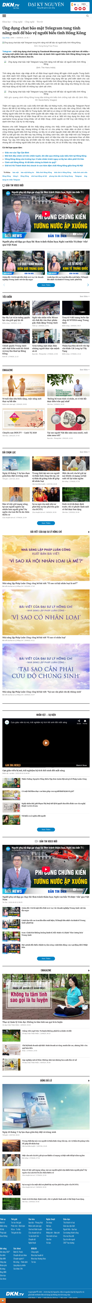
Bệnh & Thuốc (18, 1251)
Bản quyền (73, 1298)
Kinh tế (4, 356)
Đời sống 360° (5, 1251)
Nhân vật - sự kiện (8, 773)
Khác (24, 1051)
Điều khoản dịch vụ (50, 1298)
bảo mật (16, 172)
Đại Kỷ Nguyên (76, 1292)
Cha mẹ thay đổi (68, 1236)
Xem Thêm (46, 285)
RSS (39, 1298)
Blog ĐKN (3, 1272)
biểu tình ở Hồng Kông (62, 172)
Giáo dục (66, 1219)
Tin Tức (4, 902)
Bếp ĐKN (3, 1258)
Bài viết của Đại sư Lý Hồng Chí (46, 531)
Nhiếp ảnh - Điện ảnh (53, 1232)
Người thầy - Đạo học (70, 1229)
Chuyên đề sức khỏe (20, 1255)
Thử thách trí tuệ (69, 1222)
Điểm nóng (6, 323)
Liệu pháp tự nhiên (19, 1265)
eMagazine (46, 970)
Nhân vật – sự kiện (46, 715)
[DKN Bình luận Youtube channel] (80, 8)
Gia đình (2, 1255)
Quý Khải (5, 38)
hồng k (15, 176)
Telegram (78, 176)
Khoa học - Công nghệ (12, 22)
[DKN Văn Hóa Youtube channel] (84, 8)
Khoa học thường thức (38, 1258)
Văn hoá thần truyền (38, 484)
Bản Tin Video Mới (48, 841)
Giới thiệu (31, 1298)
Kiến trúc (49, 1229)
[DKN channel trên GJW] (83, 4)
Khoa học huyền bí (37, 1255)
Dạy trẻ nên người (69, 1239)
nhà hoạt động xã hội (39, 176)
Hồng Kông (24, 176)
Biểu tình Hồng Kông (44, 172)
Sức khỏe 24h (18, 1268)
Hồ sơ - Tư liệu (15, 1229)
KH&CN (34, 1248)
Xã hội (2, 1229)
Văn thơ (48, 1239)
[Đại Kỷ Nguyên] (10, 4)
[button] (88, 285)
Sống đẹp (3, 1261)
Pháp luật (3, 1232)
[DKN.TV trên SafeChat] (72, 4)
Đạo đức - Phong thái (39, 354)
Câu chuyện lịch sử (8, 517)
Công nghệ (29, 22)
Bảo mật (63, 1298)
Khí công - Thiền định (20, 1261)
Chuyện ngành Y (18, 1258)
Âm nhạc (49, 1222)
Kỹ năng (2, 1268)
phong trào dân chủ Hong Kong (61, 176)
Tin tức (40, 22)
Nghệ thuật (32, 1242)
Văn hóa (50, 404)
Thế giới (5, 479)
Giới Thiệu (16, 8)
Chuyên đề (32, 1239)
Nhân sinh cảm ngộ (8, 404)
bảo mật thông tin (27, 172)
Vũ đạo (48, 1242)
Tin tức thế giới (16, 1222)
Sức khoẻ (3, 1278)
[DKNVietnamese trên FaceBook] (75, 4)
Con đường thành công (71, 1232)
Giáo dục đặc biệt (69, 1225)
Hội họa (48, 1225)
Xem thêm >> (85, 296)
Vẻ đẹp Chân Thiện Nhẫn (10, 1025)
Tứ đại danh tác (34, 1236)
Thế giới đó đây (16, 1232)
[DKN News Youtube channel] (76, 8)
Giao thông (3, 1236)
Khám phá (3, 1265)
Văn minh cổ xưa (51, 1236)
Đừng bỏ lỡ (46, 1080)
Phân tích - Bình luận (18, 1225)
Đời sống (65, 481)
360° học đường (68, 1242)
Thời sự (34, 326)
